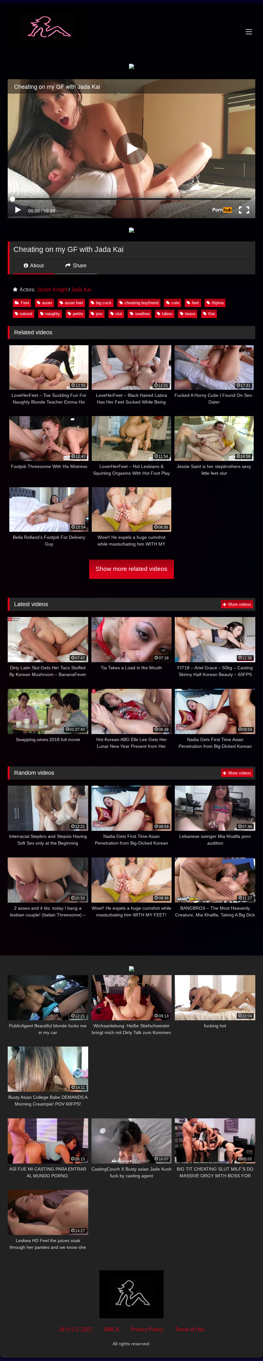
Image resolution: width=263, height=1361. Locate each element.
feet (195, 302)
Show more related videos (131, 568)
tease (190, 313)
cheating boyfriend (141, 302)
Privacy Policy (147, 1329)
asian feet (74, 302)
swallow (142, 313)
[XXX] (131, 28)
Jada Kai (81, 289)
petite (78, 313)
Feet (25, 302)
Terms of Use (190, 1329)
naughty (52, 313)
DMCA (111, 1329)
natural (26, 313)
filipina (218, 302)
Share (79, 265)
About (36, 265)
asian (47, 302)
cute (175, 302)
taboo (167, 313)
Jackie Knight (52, 289)
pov (99, 313)
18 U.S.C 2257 (75, 1329)
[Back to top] (243, 1342)
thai (211, 313)
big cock (104, 302)
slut (118, 313)
